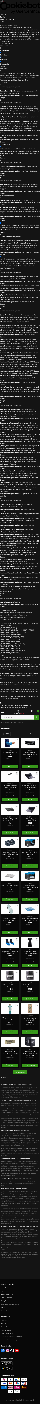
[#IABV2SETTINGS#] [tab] (7, 19)
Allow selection (18, 707)
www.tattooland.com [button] (7, 197)
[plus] (13, 762)
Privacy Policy (4, 1301)
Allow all (3, 707)
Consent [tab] (3, 15)
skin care (21, 1208)
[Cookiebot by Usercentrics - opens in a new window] (20, 8)
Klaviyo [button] (2, 177)
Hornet (30, 750)
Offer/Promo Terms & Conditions (10, 1304)
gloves (26, 1148)
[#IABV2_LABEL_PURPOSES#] (10, 635)
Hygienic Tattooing (6, 1330)
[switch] (0, 52)
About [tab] (2, 21)
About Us (3, 1323)
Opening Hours (5, 1327)
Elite (30, 949)
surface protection (8, 1178)
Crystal (30, 850)
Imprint (3, 1307)
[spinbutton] (10, 762)
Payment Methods (6, 1291)
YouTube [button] (3, 497)
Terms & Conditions (6, 1297)
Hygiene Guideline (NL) (7, 1333)
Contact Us (4, 1320)
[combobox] (20, 717)
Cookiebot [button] (3, 83)
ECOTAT (10, 883)
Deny (25, 707)
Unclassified (5, 584)
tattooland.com (5, 619)
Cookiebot (35, 623)
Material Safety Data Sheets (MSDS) (10, 1340)
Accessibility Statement (7, 1311)
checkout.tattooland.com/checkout (12, 617)
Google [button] (2, 99)
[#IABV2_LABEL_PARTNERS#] (10, 648)
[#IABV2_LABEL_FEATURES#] (10, 641)
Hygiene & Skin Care (10, 722)
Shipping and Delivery (7, 1294)
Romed (10, 750)
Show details (4, 64)
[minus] (6, 762)
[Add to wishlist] (17, 740)
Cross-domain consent (8, 610)
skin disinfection (27, 1219)
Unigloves (10, 783)
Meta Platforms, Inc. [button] (7, 269)
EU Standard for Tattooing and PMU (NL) (12, 1337)
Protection (21, 722)
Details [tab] (2, 17)
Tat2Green (10, 1049)
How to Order (5, 1288)
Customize (9, 707)
